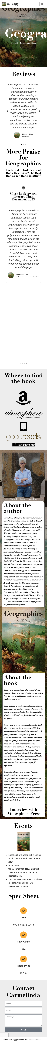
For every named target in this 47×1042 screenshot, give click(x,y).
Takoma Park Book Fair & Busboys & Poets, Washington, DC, (25, 883)
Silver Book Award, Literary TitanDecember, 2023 (23, 196)
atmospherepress (34, 1039)
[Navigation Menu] (42, 4)
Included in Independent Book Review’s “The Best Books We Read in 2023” (23, 173)
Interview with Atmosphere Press (23, 811)
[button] (7, 111)
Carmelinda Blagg (9, 1039)
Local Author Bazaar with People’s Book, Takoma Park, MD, (24, 858)
